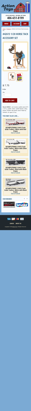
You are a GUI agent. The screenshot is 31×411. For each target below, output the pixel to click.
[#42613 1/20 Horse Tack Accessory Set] (11, 76)
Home (4, 29)
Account (17, 23)
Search (12, 223)
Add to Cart (9, 100)
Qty (4, 92)
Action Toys (14, 226)
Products (9, 29)
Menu (6, 23)
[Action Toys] (15, 11)
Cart (25, 23)
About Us (18, 223)
